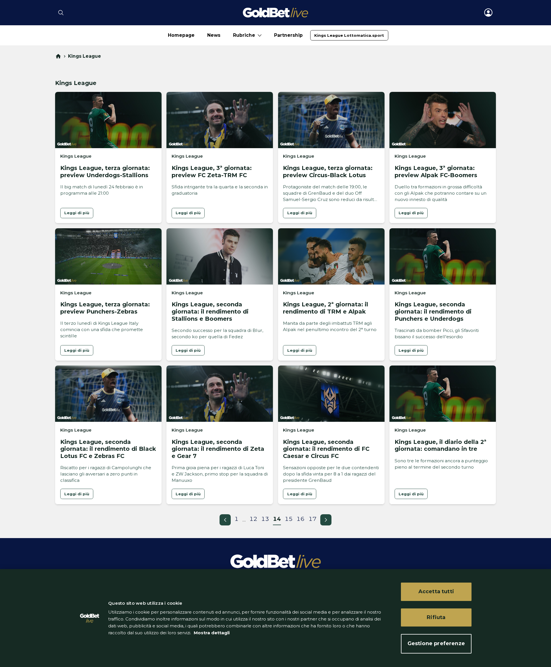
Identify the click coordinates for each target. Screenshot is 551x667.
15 (289, 518)
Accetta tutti (436, 591)
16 (300, 518)
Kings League (84, 56)
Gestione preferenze (436, 643)
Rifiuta (436, 617)
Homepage (181, 35)
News (213, 35)
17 (313, 518)
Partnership (288, 35)
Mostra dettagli (211, 632)
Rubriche (244, 35)
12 (253, 518)
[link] (349, 35)
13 (265, 518)
